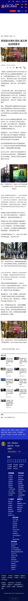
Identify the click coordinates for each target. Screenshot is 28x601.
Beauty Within (16, 529)
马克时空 (20, 493)
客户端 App (4, 579)
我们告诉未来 (14, 544)
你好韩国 (15, 523)
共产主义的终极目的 (16, 549)
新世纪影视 (19, 586)
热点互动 (20, 477)
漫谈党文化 (14, 565)
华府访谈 (10, 487)
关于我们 (10, 575)
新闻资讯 (6, 36)
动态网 (8, 586)
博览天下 (15, 466)
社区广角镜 (11, 491)
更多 (3, 588)
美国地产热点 (11, 515)
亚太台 (14, 432)
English (3, 434)
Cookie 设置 (14, 598)
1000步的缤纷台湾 (17, 536)
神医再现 (19, 509)
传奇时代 (13, 546)
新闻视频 (11, 473)
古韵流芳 (10, 505)
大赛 (13, 1)
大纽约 (8, 430)
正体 (23, 1)
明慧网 (3, 586)
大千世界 (15, 531)
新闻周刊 (10, 485)
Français (8, 434)
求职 (24, 97)
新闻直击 (10, 483)
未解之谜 (10, 501)
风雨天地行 (14, 559)
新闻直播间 (13, 11)
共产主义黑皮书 (15, 561)
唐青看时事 (21, 489)
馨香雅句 (10, 507)
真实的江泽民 (14, 555)
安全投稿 (10, 577)
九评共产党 (14, 553)
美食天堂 (15, 525)
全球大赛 (15, 468)
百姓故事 (13, 563)
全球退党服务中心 (18, 584)
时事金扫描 (21, 479)
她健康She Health (21, 503)
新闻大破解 (21, 485)
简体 (26, 1)
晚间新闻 (10, 481)
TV (19, 11)
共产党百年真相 (15, 548)
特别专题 (14, 541)
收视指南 (16, 575)
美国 (11, 36)
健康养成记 (20, 507)
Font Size (20, 67)
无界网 (13, 586)
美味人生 (15, 527)
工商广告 (13, 569)
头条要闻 (9, 464)
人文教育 (11, 499)
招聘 (13, 95)
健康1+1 (19, 501)
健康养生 (20, 499)
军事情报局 (21, 487)
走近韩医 (19, 511)
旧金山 (9, 432)
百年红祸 (13, 557)
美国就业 (3, 223)
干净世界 (4, 584)
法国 (5, 432)
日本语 (20, 434)
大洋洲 (22, 430)
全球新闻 (10, 475)
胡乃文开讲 (20, 505)
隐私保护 (23, 575)
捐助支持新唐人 (12, 451)
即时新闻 (21, 464)
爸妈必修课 (11, 511)
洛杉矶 (17, 430)
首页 (2, 36)
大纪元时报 (18, 582)
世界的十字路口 (22, 491)
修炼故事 (13, 567)
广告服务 (16, 577)
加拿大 (13, 430)
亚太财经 (10, 495)
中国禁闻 (10, 479)
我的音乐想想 (16, 539)
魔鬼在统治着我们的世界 (17, 551)
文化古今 (10, 513)
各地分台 (18, 1)
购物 (19, 451)
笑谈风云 (10, 503)
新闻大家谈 (21, 475)
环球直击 (10, 477)
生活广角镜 (15, 519)
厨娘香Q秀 (15, 533)
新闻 (8, 457)
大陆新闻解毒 (21, 495)
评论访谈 (21, 473)
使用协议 (4, 577)
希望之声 (10, 584)
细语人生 (20, 497)
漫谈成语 (10, 509)
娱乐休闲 (15, 517)
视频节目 (10, 446)
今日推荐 (9, 466)
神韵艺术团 (11, 582)
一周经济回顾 (11, 489)
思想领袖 (20, 483)
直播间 (9, 448)
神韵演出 (9, 468)
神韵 (9, 1)
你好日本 (15, 521)
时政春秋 (20, 481)
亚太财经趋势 (11, 493)
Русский (14, 434)
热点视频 (15, 464)
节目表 (17, 446)
